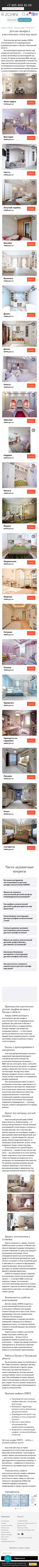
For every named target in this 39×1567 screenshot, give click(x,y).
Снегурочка (9, 847)
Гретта (7, 172)
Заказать (31, 103)
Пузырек (8, 776)
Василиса (8, 278)
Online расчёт (12, 20)
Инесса (7, 384)
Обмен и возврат (6, 1534)
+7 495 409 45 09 (19, 5)
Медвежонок (10, 561)
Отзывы (3, 1523)
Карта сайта (5, 1537)
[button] (16, 1509)
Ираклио (8, 420)
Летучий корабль (12, 207)
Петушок (8, 632)
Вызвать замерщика (24, 20)
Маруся (7, 526)
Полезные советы (6, 1525)
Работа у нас (5, 1528)
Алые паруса (10, 101)
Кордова (8, 455)
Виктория (8, 137)
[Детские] (19, 86)
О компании (5, 1521)
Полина (7, 667)
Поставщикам (5, 1532)
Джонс (7, 313)
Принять (32, 1564)
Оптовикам (4, 1530)
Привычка (9, 703)
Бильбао (8, 243)
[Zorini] (11, 15)
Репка (6, 811)
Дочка (7, 349)
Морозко (8, 596)
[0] (28, 15)
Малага (7, 490)
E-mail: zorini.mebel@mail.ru (26, 1530)
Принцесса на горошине (10, 739)
